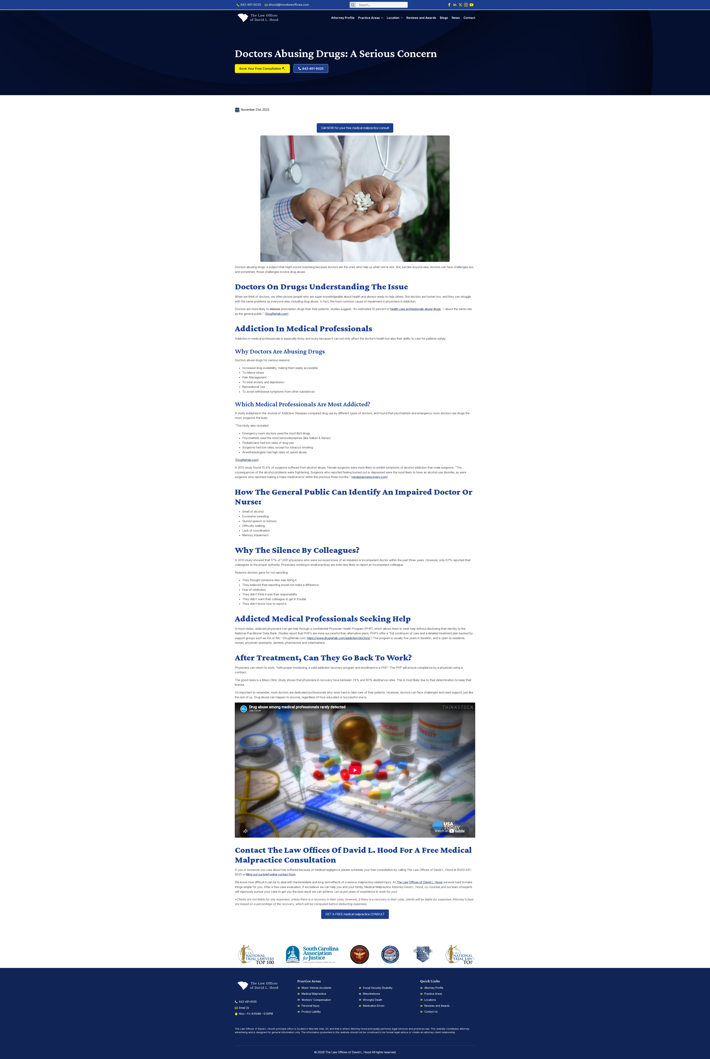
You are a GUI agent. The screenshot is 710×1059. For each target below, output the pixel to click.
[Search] (353, 5)
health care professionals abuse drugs (415, 309)
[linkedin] (455, 5)
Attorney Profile (342, 17)
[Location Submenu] (401, 17)
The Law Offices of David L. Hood (419, 882)
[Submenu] (381, 17)
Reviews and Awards (421, 17)
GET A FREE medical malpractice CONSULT (355, 914)
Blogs (444, 17)
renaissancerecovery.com (369, 477)
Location (393, 17)
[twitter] (460, 5)
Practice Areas (369, 17)
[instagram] (466, 5)
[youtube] (471, 5)
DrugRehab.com (277, 314)
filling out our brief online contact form (270, 874)
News (456, 17)
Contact (469, 17)
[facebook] (449, 5)
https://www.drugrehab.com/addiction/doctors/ (338, 638)
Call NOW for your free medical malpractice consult (355, 128)
